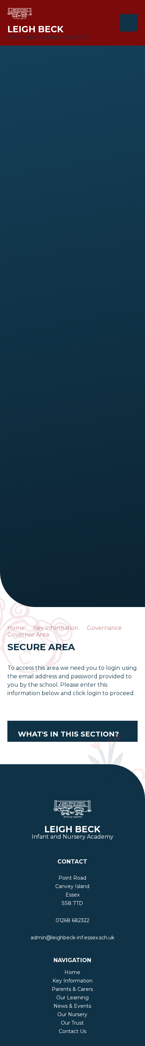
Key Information (55, 628)
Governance (104, 628)
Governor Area (28, 634)
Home (16, 628)
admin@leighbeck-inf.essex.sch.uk (72, 937)
